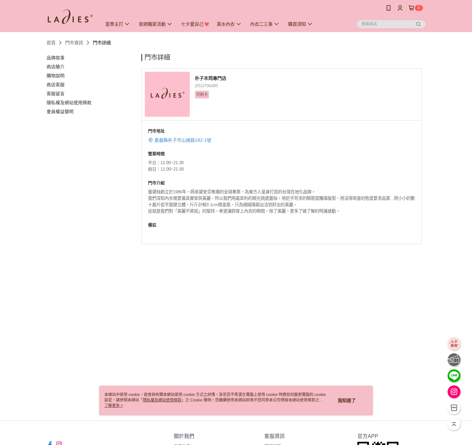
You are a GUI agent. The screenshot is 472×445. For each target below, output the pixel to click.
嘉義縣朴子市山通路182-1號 (182, 140)
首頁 (51, 42)
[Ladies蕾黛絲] (70, 16)
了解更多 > (113, 405)
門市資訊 (74, 42)
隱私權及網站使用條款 (162, 400)
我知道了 (347, 400)
